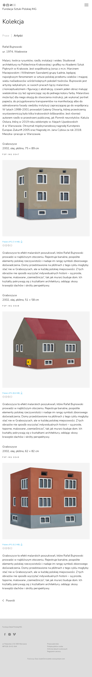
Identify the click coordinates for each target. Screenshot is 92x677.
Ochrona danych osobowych (57, 649)
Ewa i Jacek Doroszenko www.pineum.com (50, 659)
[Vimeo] (14, 634)
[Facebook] (4, 634)
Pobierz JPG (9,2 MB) (11, 544)
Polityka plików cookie (55, 646)
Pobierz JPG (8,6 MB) (11, 393)
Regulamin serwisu (54, 651)
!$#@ (9, 5)
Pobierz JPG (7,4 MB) (11, 241)
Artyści (18, 35)
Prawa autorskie (53, 644)
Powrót (10, 600)
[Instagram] (9, 634)
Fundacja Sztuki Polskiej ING (19, 9)
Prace (5, 35)
